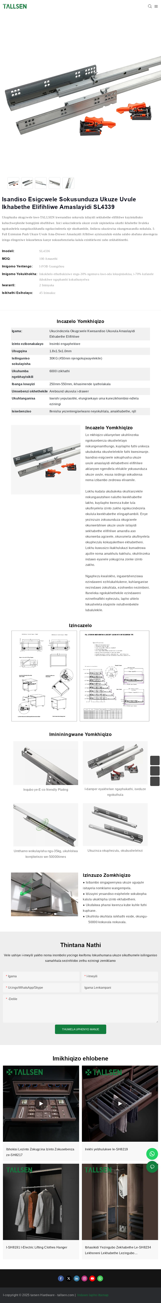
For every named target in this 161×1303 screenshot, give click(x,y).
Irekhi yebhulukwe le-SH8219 (106, 1149)
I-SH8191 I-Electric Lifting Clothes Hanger (36, 1247)
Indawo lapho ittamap (93, 1295)
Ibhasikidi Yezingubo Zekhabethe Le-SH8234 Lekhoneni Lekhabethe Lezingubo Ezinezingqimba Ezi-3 (118, 1251)
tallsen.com (66, 1295)
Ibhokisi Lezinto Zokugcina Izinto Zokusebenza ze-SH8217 (40, 1152)
